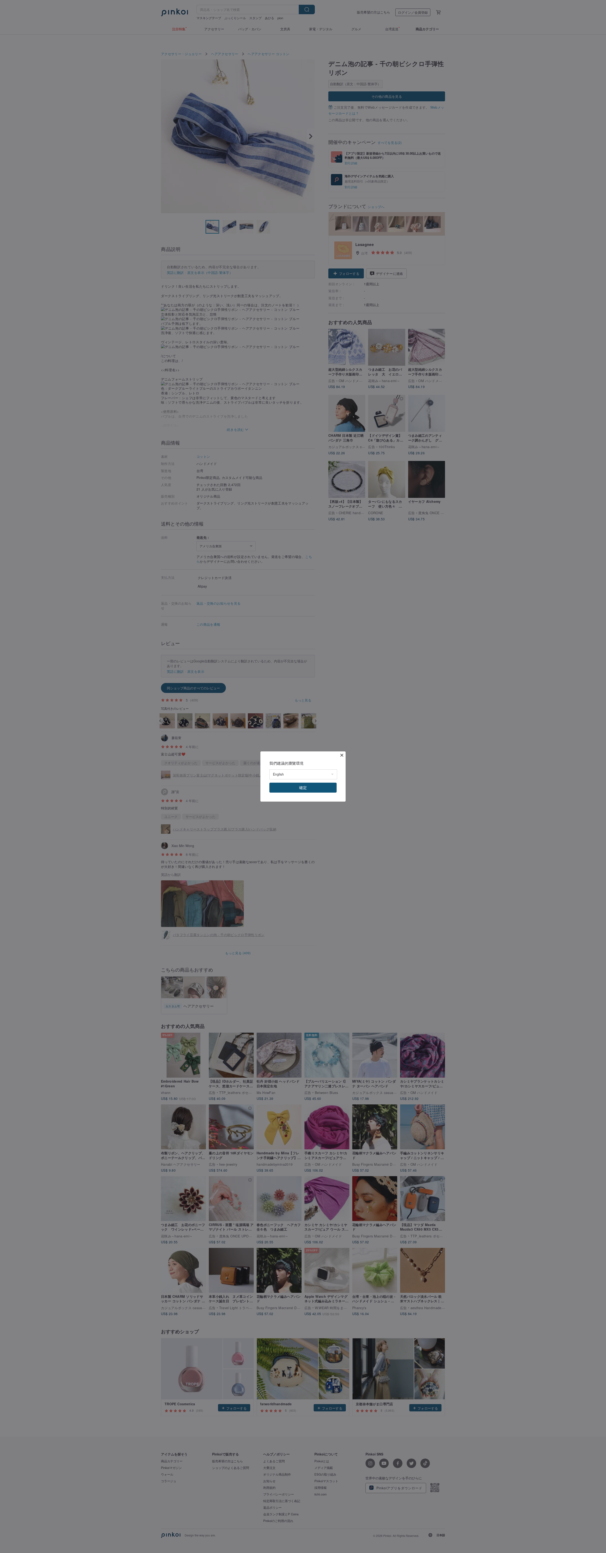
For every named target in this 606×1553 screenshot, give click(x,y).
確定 (303, 787)
